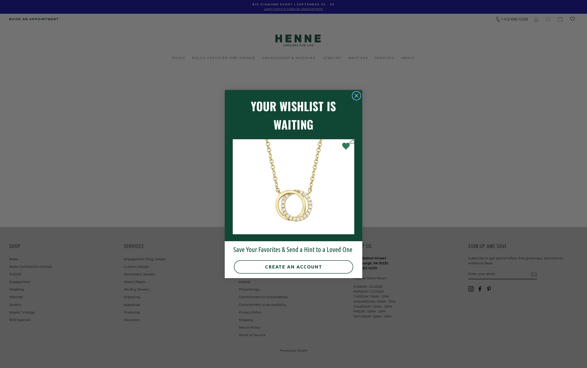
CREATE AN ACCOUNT (293, 266)
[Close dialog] (356, 96)
